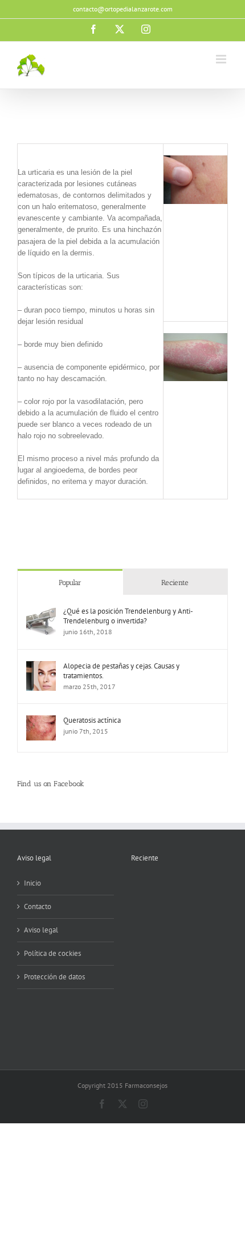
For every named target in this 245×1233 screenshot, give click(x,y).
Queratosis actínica (92, 720)
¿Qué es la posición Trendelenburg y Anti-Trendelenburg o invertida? (128, 616)
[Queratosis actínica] (41, 721)
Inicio (32, 883)
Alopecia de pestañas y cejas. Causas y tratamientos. (121, 670)
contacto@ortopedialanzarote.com (123, 9)
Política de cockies (52, 953)
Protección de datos (54, 977)
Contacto (37, 906)
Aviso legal (41, 930)
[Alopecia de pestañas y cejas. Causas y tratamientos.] (41, 666)
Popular (70, 582)
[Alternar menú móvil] (222, 59)
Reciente (175, 582)
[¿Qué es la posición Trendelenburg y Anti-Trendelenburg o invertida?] (41, 611)
